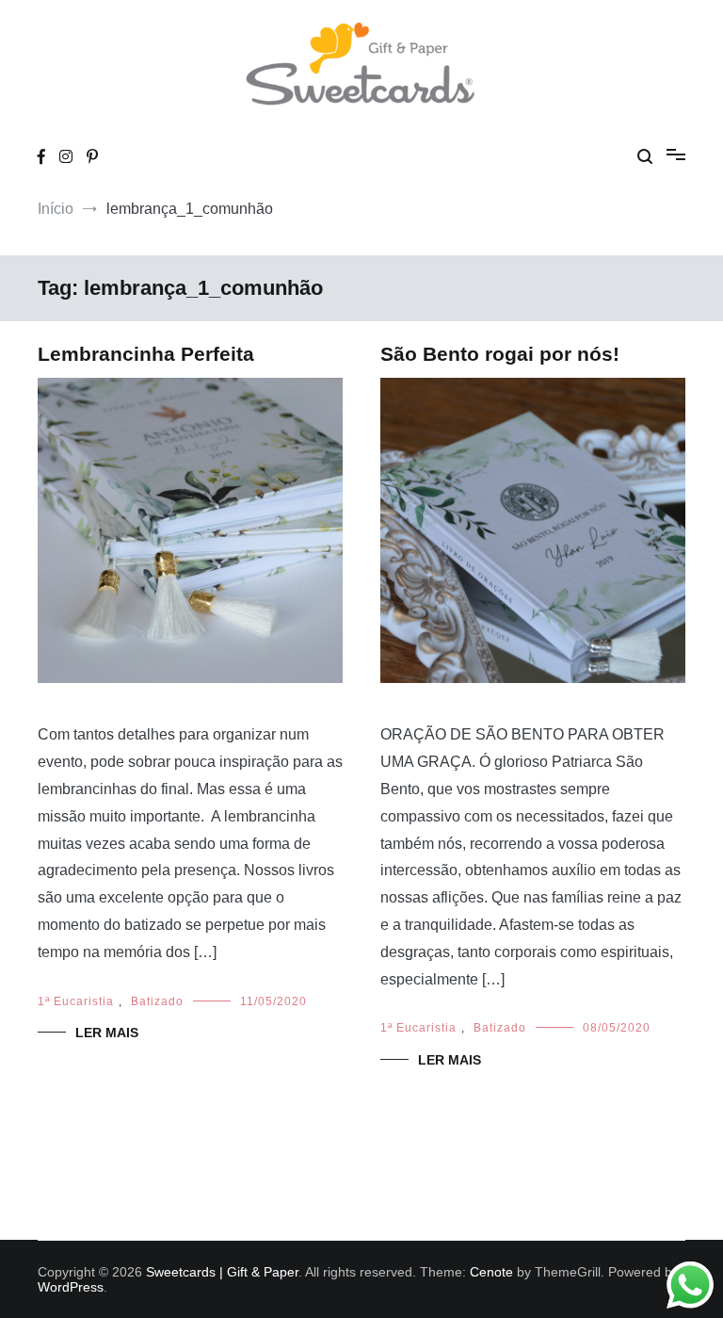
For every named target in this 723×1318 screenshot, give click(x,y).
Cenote (491, 1271)
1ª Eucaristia (76, 1001)
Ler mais (106, 1032)
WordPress (71, 1286)
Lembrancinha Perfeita (146, 354)
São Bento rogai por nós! (499, 354)
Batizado (157, 1001)
